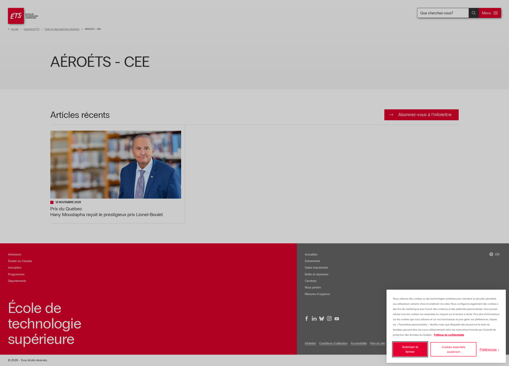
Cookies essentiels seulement (453, 349)
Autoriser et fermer (410, 349)
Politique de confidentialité (449, 335)
